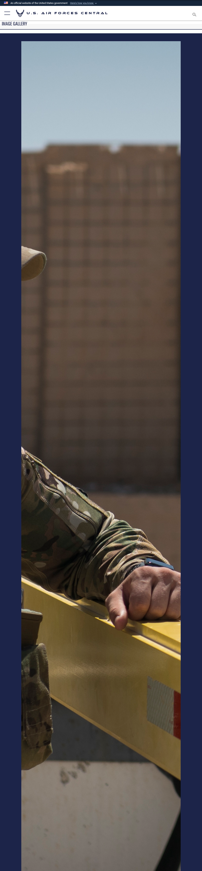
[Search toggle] (195, 13)
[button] (84, 3)
